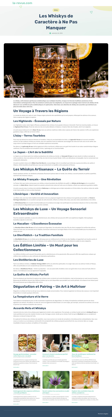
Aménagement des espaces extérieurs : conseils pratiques (26, 392)
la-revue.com (22, 3)
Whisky (56, 10)
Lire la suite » (16, 367)
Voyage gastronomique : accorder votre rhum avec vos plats (24, 355)
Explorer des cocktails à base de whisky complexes (83, 392)
